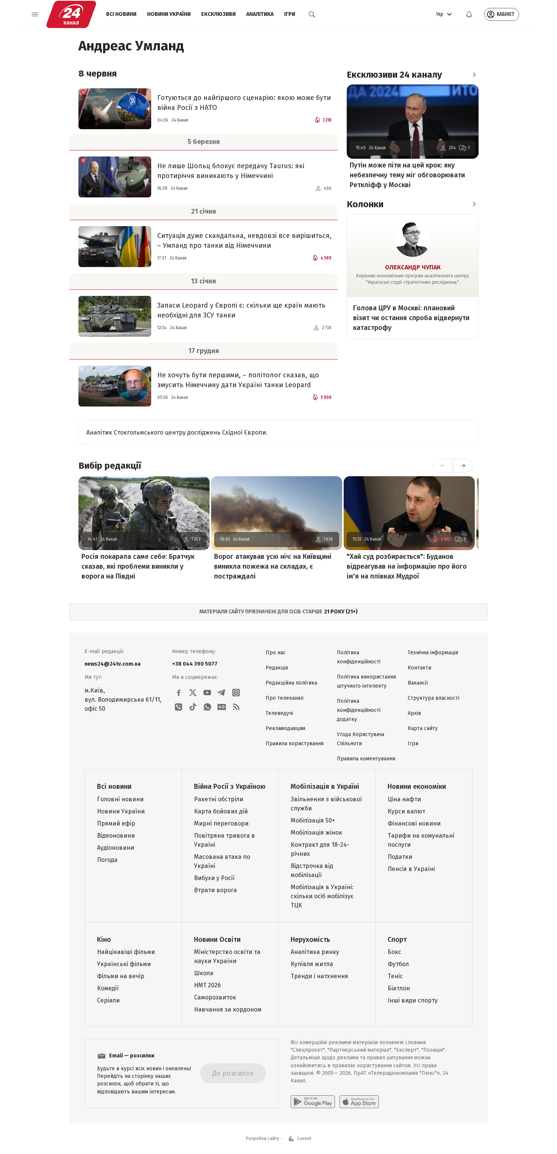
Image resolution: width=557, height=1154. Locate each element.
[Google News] (221, 707)
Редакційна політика (291, 683)
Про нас (276, 652)
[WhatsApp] (207, 707)
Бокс (394, 951)
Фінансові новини (414, 823)
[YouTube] (207, 692)
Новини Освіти (217, 939)
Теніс (395, 976)
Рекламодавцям (285, 728)
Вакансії (418, 683)
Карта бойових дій (221, 811)
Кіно (104, 939)
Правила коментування (366, 758)
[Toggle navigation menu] (35, 14)
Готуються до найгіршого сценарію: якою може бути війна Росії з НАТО (244, 103)
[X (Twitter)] (192, 692)
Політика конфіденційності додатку (358, 710)
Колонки (365, 204)
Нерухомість (310, 939)
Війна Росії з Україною (230, 786)
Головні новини (120, 799)
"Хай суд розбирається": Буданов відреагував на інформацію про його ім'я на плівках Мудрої (407, 566)
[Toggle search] (312, 14)
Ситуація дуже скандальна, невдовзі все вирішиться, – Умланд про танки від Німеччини (244, 240)
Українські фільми (124, 964)
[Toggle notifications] (469, 14)
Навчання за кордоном (227, 1009)
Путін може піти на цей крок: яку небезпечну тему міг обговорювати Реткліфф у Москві (407, 175)
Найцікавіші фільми (126, 951)
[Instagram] (236, 692)
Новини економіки (417, 786)
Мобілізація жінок (316, 832)
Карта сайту (423, 728)
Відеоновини (116, 835)
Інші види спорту (413, 1000)
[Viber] (178, 707)
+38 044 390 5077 (194, 664)
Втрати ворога (215, 890)
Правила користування (295, 743)
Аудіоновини (115, 847)
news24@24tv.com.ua (112, 664)
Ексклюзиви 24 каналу (394, 74)
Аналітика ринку (315, 951)
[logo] (71, 14)
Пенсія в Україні (411, 869)
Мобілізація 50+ (313, 820)
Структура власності (433, 698)
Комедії (108, 988)
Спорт (397, 939)
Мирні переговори (221, 823)
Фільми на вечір (120, 976)
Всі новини (121, 14)
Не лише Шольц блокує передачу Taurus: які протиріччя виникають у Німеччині (230, 171)
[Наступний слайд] (463, 465)
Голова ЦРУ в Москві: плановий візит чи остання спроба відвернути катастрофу (411, 318)
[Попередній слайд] (442, 465)
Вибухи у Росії (214, 878)
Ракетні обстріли (218, 799)
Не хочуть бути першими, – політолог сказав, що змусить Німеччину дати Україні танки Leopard (238, 380)
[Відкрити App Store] (359, 1101)
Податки (400, 856)
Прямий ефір (116, 823)
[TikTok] (192, 707)
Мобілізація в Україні (325, 786)
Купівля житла (312, 964)
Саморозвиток (215, 997)
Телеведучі (279, 713)
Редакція (277, 668)
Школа (203, 973)
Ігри (289, 14)
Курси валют (406, 811)
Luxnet (304, 1138)
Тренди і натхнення (319, 976)
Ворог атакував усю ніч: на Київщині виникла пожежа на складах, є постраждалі (273, 566)
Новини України (169, 14)
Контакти (419, 668)
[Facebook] (178, 692)
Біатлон (399, 988)
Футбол (398, 964)
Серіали (108, 1000)
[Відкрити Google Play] (313, 1101)
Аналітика (260, 14)
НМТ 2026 (207, 985)
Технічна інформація (433, 652)
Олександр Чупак (413, 267)
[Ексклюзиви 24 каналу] (474, 74)
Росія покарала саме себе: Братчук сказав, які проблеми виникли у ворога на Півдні (137, 566)
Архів (414, 713)
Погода (107, 859)
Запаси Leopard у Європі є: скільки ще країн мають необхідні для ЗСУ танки (241, 310)
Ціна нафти (404, 799)
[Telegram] (221, 692)
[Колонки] (474, 204)
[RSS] (236, 707)
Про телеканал (285, 698)
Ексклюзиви (218, 14)
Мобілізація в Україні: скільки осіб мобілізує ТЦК (322, 896)
